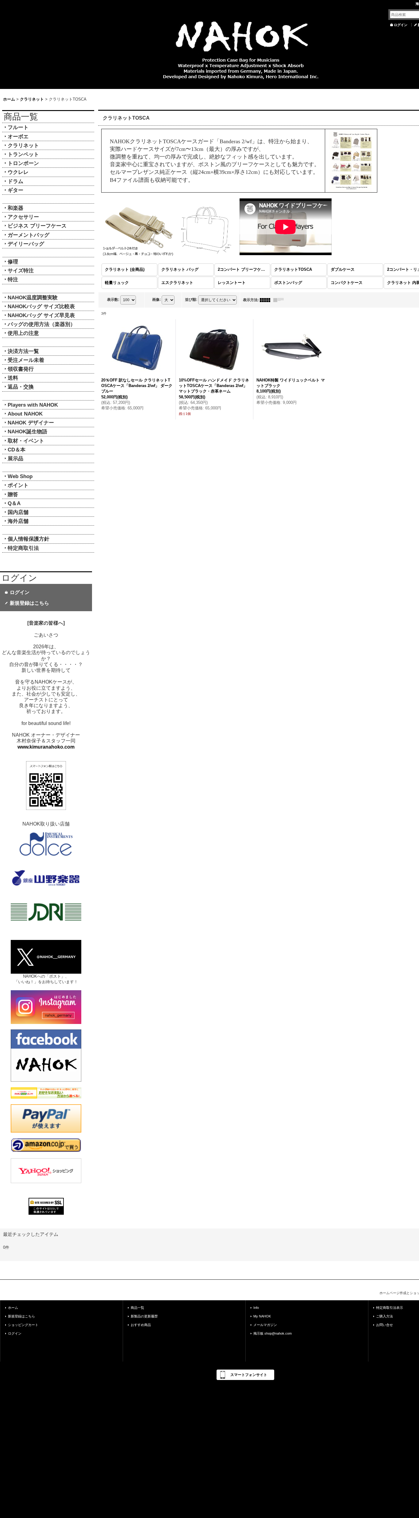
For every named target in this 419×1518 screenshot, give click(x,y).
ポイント (18, 485)
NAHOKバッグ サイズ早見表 (41, 315)
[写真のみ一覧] (266, 300)
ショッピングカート (23, 1325)
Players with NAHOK (33, 405)
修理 (13, 262)
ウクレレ (18, 172)
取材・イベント (26, 441)
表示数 (113, 299)
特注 (13, 279)
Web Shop (20, 476)
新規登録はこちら (29, 603)
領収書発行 (21, 369)
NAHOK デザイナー (31, 423)
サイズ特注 (21, 270)
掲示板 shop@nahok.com (272, 1333)
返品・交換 (21, 387)
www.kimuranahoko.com (46, 746)
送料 (13, 378)
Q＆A (14, 503)
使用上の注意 (23, 333)
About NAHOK (25, 414)
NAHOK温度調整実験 (33, 297)
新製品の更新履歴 (144, 1316)
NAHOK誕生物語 (27, 431)
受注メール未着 (26, 360)
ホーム (13, 1307)
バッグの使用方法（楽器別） (41, 324)
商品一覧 (137, 1307)
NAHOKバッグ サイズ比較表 (41, 306)
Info (256, 1307)
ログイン (400, 25)
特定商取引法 (23, 548)
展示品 (15, 458)
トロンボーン (23, 163)
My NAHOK (262, 1316)
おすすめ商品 (141, 1325)
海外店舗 (18, 521)
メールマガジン (265, 1325)
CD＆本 (16, 450)
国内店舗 (18, 512)
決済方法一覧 (23, 351)
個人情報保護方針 (28, 539)
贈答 (13, 494)
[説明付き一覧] (280, 300)
